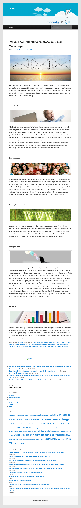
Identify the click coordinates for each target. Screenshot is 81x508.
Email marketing (18, 424)
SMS (10, 406)
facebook (39, 424)
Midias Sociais (13, 402)
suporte (51, 346)
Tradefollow (37, 439)
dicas (27, 419)
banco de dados (60, 343)
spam (47, 346)
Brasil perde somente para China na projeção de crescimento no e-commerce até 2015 (37, 464)
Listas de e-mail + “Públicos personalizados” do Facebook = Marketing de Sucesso (36, 452)
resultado (42, 346)
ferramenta (51, 345)
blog (27, 415)
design (23, 420)
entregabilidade (43, 345)
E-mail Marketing (14, 397)
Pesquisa (65, 431)
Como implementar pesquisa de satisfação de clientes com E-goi (30, 456)
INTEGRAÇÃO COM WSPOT (18, 373)
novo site (54, 431)
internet (11, 346)
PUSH (11, 404)
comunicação (49, 415)
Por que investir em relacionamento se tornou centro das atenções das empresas (35, 468)
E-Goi (40, 419)
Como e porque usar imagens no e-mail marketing (25, 472)
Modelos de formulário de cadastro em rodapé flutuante (27, 476)
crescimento (17, 420)
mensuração (42, 428)
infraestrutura (64, 345)
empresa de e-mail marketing (29, 345)
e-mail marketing (56, 419)
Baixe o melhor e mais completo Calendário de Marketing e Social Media (32, 460)
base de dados (21, 415)
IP (14, 346)
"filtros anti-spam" (49, 343)
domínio (17, 345)
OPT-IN (18, 346)
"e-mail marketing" (37, 343)
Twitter (18, 444)
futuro (15, 428)
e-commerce (34, 420)
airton (36, 50)
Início (11, 27)
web (22, 443)
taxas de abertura (27, 439)
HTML (57, 345)
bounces (11, 345)
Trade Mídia (58, 346)
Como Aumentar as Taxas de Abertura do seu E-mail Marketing (29, 484)
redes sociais (21, 434)
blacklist (68, 343)
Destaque (20, 343)
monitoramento (52, 428)
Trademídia (60, 439)
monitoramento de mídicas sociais (28, 431)
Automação (12, 415)
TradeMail (65, 346)
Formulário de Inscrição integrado (20, 480)
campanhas (38, 414)
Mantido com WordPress (40, 501)
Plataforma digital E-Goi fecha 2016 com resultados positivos (29, 380)
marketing (34, 428)
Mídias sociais (45, 431)
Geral (10, 400)
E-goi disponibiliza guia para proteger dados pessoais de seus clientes (32, 371)
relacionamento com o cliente (29, 346)
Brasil (31, 415)
